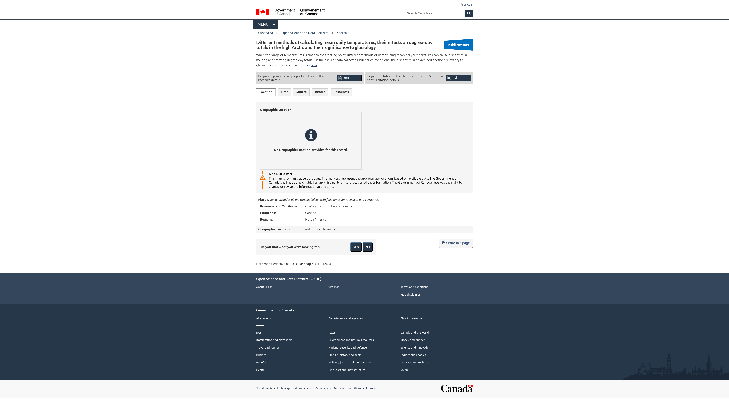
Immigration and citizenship (274, 340)
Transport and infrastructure (346, 370)
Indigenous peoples (413, 355)
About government (412, 318)
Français (467, 4)
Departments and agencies (345, 318)
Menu (264, 24)
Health (260, 370)
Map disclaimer (410, 294)
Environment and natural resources (351, 340)
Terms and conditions (414, 287)
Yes (356, 247)
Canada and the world (415, 332)
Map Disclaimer (280, 174)
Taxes (331, 332)
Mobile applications (289, 388)
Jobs (259, 332)
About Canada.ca (318, 388)
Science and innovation (415, 347)
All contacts (263, 318)
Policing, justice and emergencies (349, 362)
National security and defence (347, 347)
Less (311, 65)
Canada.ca (265, 33)
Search (342, 33)
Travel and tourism (268, 347)
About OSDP (264, 287)
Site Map (334, 287)
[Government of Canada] (290, 12)
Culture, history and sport (344, 355)
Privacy (370, 388)
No (367, 247)
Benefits (261, 362)
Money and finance (413, 340)
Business (262, 355)
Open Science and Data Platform (305, 33)
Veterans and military (414, 362)
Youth (404, 370)
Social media (264, 388)
